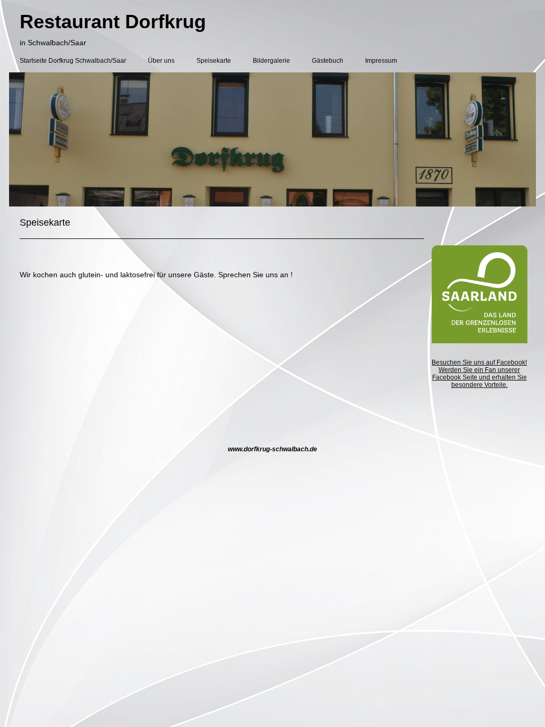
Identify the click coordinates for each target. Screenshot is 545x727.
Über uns (161, 60)
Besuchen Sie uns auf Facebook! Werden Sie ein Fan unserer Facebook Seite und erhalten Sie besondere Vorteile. (479, 374)
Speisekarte (213, 60)
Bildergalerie (271, 60)
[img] (272, 139)
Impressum (381, 60)
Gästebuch (327, 60)
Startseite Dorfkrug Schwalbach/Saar (73, 60)
